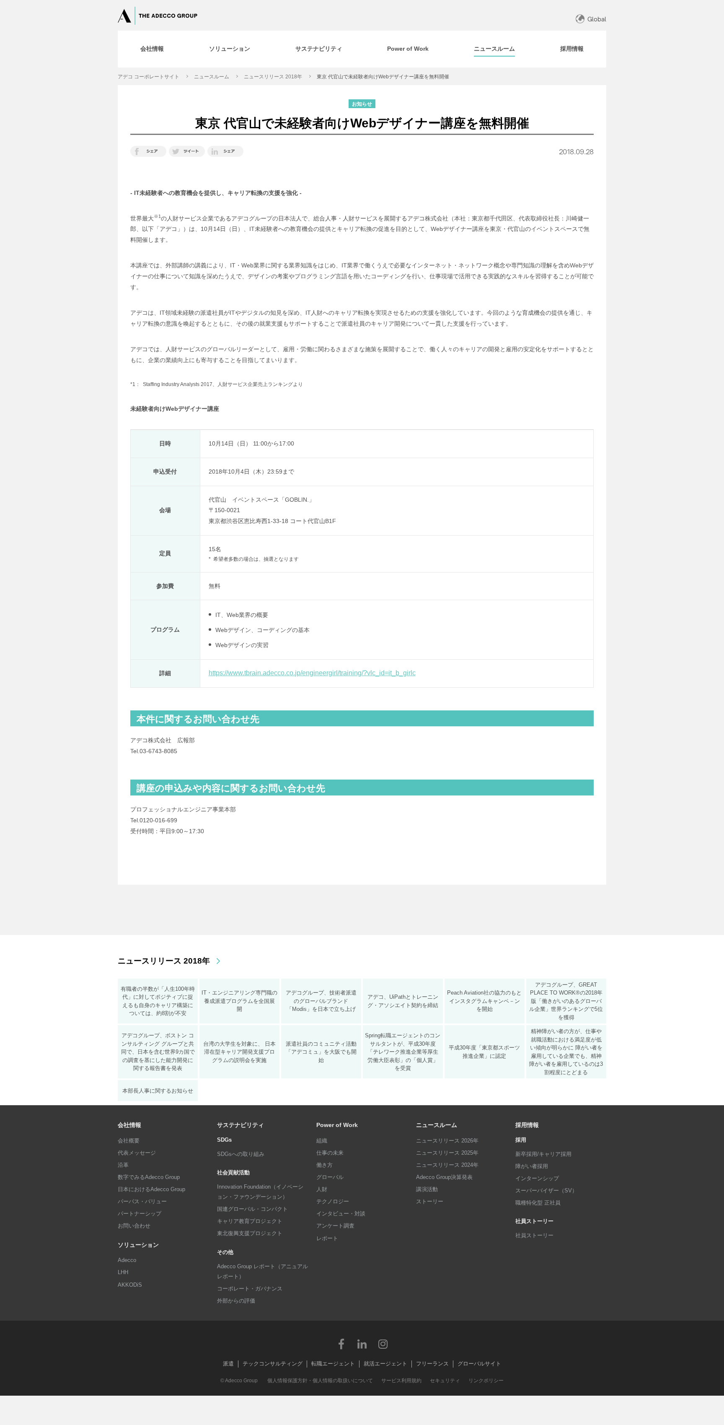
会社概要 (129, 1140)
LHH (123, 1272)
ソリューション (138, 1244)
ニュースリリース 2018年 (273, 77)
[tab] (152, 49)
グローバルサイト (479, 1363)
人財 (321, 1189)
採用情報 (527, 1125)
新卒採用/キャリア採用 (543, 1154)
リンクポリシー (486, 1381)
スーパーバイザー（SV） (546, 1190)
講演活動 (427, 1189)
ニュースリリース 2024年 (447, 1165)
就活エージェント (385, 1363)
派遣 (228, 1363)
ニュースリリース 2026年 (447, 1140)
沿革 (123, 1165)
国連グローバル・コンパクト (252, 1209)
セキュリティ (445, 1381)
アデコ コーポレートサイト (148, 77)
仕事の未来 (330, 1153)
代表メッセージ (137, 1153)
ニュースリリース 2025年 (447, 1153)
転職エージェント (333, 1363)
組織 (321, 1140)
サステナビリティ (240, 1125)
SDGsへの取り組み (240, 1154)
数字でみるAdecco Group (149, 1177)
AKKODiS (130, 1285)
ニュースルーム (211, 77)
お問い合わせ (134, 1226)
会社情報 (129, 1125)
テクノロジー (332, 1201)
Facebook (341, 1343)
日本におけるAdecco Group (151, 1189)
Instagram (383, 1343)
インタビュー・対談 (340, 1213)
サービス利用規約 (401, 1381)
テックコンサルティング (273, 1363)
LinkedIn (362, 1343)
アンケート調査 (335, 1226)
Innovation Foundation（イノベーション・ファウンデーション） (260, 1192)
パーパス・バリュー (142, 1201)
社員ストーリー (534, 1235)
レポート (327, 1238)
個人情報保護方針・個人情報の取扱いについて (320, 1381)
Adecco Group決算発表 (444, 1177)
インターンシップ (537, 1178)
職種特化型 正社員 (538, 1203)
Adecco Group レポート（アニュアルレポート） (262, 1271)
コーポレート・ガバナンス (249, 1288)
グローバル (330, 1177)
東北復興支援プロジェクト (249, 1233)
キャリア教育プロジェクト (249, 1221)
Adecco (127, 1260)
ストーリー (429, 1201)
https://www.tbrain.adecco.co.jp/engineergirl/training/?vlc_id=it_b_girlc (312, 672)
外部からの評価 (236, 1301)
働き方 (324, 1165)
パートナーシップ (139, 1213)
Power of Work (337, 1125)
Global (596, 19)
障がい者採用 (531, 1166)
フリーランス (432, 1363)
